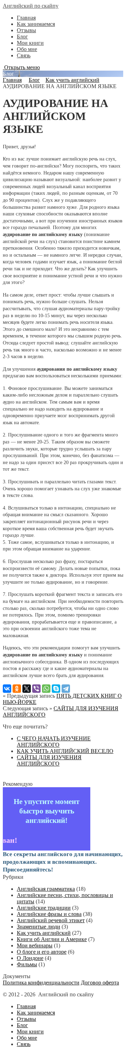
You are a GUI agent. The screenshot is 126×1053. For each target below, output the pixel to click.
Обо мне (27, 49)
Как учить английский (72, 80)
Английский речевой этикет (51, 920)
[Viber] (36, 688)
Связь (23, 55)
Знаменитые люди (38, 927)
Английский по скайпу (30, 6)
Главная (26, 18)
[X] (26, 688)
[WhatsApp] (46, 688)
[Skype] (56, 688)
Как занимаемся (36, 24)
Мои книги (30, 43)
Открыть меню (21, 67)
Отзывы (26, 30)
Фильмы (27, 964)
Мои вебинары (34, 945)
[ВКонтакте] (7, 688)
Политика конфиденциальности (41, 983)
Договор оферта (100, 983)
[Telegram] (66, 688)
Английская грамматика (46, 889)
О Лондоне (30, 958)
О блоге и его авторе (41, 952)
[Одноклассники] (17, 688)
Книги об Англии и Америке (52, 939)
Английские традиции (44, 908)
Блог (22, 37)
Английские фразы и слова (49, 914)
